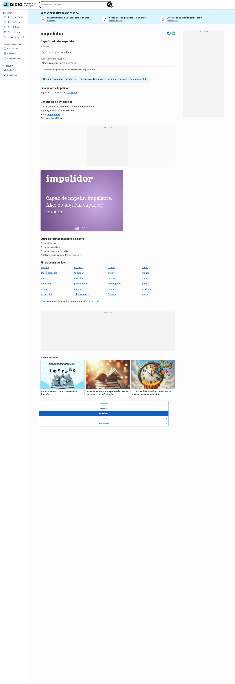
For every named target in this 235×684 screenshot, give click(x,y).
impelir (56, 52)
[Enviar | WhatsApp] (173, 33)
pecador (78, 267)
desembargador (49, 273)
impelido (103, 408)
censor (44, 289)
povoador (113, 278)
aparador (112, 289)
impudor (146, 273)
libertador (147, 289)
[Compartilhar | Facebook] (169, 33)
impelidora (56, 118)
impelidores (53, 114)
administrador (81, 294)
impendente (104, 424)
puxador (45, 267)
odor (43, 278)
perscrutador (81, 283)
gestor (145, 267)
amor (144, 283)
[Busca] (109, 4)
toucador (79, 273)
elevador (78, 278)
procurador (46, 294)
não (98, 301)
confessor (46, 283)
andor (111, 273)
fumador (112, 294)
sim (91, 301)
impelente (72, 92)
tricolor (111, 267)
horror (145, 294)
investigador (114, 283)
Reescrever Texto (89, 79)
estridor (78, 289)
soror (144, 278)
